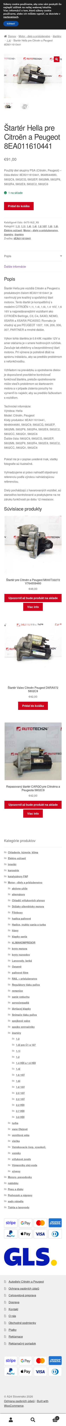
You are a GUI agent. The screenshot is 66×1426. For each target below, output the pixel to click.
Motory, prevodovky (20, 1177)
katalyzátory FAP (18, 876)
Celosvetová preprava (22, 1295)
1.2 (18, 1057)
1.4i (9, 40)
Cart (51, 1417)
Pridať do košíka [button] (33, 706)
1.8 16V (20, 1087)
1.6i (50, 226)
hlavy (15, 930)
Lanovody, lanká (22, 960)
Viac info (33, 607)
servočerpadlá (20, 1002)
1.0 (18, 1038)
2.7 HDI (20, 1111)
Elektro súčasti (13, 230)
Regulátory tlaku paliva (26, 984)
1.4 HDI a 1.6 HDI (26, 1063)
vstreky (16, 1153)
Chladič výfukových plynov (28, 900)
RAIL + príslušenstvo (24, 978)
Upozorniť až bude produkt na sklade (33, 598)
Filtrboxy (17, 912)
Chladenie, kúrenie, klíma (23, 852)
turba (15, 1123)
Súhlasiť (11, 23)
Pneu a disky (15, 1189)
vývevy (16, 1171)
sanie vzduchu (21, 997)
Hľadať (33, 1420)
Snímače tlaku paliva (24, 1014)
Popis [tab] (7, 256)
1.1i (17, 226)
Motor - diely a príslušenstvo (34, 36)
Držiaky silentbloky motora (28, 906)
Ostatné (16, 966)
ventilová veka (20, 1135)
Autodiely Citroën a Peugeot (26, 1281)
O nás (12, 1316)
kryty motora (19, 948)
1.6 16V (42, 226)
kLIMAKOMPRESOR (23, 942)
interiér (12, 864)
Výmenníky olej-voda (24, 1165)
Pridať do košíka (19, 206)
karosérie (13, 870)
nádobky (13, 1183)
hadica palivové (21, 918)
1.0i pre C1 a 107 (26, 1045)
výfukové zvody (21, 1159)
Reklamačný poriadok (22, 1343)
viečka (16, 1141)
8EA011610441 (22, 238)
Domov (12, 36)
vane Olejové (20, 1129)
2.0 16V (20, 1093)
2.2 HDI (20, 1105)
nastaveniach (10, 17)
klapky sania (19, 936)
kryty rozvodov (21, 954)
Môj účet (11, 1420)
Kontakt (13, 1309)
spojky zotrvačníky (23, 1027)
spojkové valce (21, 1021)
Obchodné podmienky (22, 1323)
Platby (13, 1330)
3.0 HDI (20, 1117)
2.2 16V (20, 1099)
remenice (17, 990)
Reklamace (16, 1336)
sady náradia (15, 1201)
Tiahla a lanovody (18, 1207)
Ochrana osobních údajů (24, 1288)
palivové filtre (20, 972)
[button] (56, 59)
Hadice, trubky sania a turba (29, 924)
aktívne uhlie (19, 888)
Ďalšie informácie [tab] (15, 266)
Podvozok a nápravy (20, 1195)
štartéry (57, 36)
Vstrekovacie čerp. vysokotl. (29, 1147)
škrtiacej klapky (21, 1008)
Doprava (14, 1302)
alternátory (18, 894)
